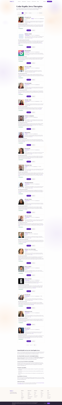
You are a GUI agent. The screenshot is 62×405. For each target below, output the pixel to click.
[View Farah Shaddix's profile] (21, 86)
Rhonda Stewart (29, 311)
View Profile (28, 30)
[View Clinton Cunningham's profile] (21, 118)
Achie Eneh (28, 294)
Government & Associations (29, 398)
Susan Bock (28, 132)
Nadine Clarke (28, 99)
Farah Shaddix (29, 83)
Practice (22, 393)
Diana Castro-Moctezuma (31, 249)
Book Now (33, 30)
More (29, 22)
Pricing (38, 1)
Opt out (45, 403)
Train (21, 392)
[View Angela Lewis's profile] (21, 19)
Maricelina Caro (29, 232)
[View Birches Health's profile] (21, 36)
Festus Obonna (29, 215)
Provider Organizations (29, 394)
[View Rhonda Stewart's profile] (21, 314)
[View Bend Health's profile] (21, 53)
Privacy (48, 393)
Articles (35, 392)
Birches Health (29, 33)
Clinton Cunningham (30, 115)
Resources (28, 1)
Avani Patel (28, 328)
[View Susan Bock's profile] (21, 135)
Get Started (49, 1)
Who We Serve (24, 1)
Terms (48, 395)
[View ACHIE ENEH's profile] (21, 297)
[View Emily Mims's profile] (21, 151)
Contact (42, 395)
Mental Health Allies (30, 396)
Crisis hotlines (36, 395)
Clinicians (29, 392)
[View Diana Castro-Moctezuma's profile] (21, 251)
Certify (22, 394)
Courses (35, 393)
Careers (42, 394)
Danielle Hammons (29, 182)
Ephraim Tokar (29, 165)
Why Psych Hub (34, 1)
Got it (48, 403)
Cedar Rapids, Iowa (41, 18)
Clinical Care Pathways (22, 397)
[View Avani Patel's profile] (21, 330)
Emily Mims (28, 148)
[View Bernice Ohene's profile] (21, 202)
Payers (28, 395)
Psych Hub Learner (27, 18)
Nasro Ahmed (28, 266)
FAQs (34, 394)
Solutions (19, 1)
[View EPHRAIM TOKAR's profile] (21, 167)
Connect (22, 395)
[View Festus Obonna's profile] (21, 218)
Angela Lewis (28, 17)
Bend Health (28, 50)
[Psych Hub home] (12, 1)
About (41, 392)
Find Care (44, 1)
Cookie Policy (48, 394)
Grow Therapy (29, 278)
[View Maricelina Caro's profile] (21, 235)
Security (48, 392)
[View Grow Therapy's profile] (21, 281)
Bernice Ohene (29, 199)
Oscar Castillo (28, 66)
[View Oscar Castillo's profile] (21, 69)
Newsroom (42, 393)
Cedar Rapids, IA (21, 28)
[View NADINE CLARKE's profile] (21, 102)
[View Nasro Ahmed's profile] (21, 269)
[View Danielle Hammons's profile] (21, 185)
